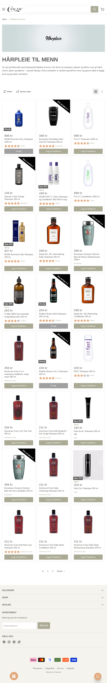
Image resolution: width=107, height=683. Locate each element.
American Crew (10, 381)
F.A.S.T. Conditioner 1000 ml (86, 196)
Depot (57, 261)
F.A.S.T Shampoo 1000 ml (86, 139)
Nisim (23, 146)
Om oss (60, 668)
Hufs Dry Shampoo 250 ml (86, 488)
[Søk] (94, 9)
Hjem (4, 19)
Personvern (37, 668)
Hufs (75, 438)
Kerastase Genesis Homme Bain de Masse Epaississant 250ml (87, 257)
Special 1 (24, 203)
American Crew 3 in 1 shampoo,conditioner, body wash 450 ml (16, 374)
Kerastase (59, 146)
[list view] (102, 92)
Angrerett (70, 668)
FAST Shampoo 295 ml (84, 371)
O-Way (23, 321)
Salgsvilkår (49, 668)
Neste (60, 571)
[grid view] (96, 92)
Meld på (44, 625)
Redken (58, 320)
